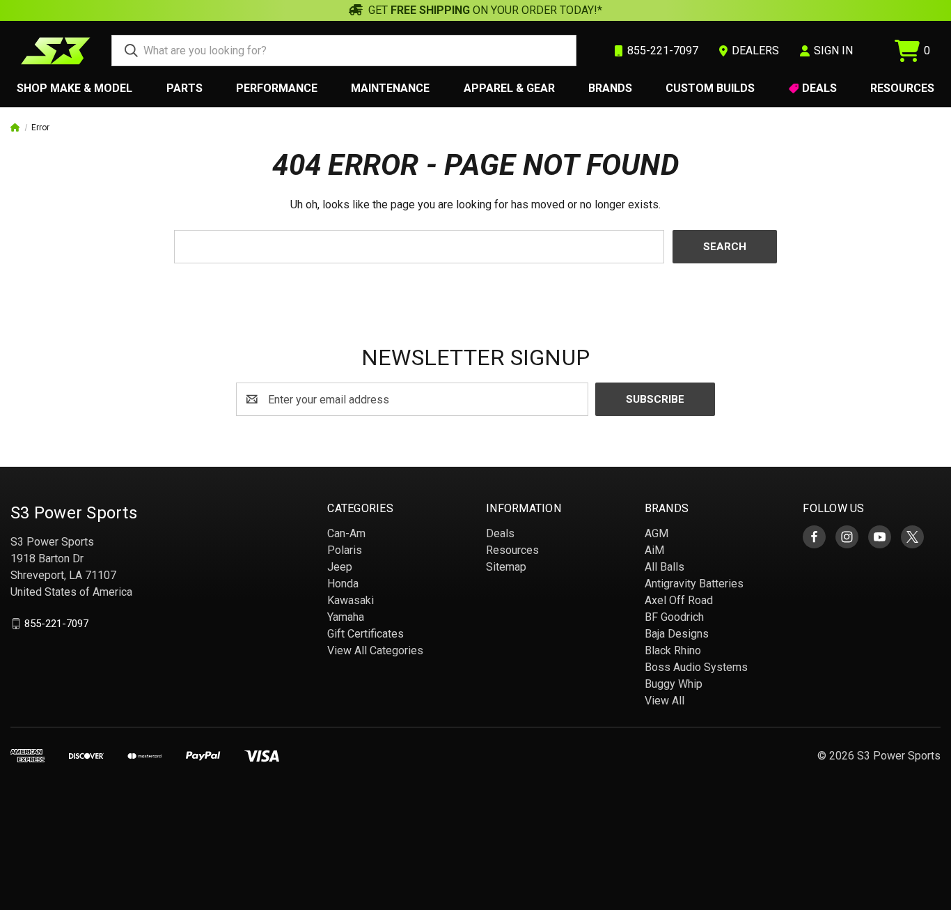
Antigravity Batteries (694, 583)
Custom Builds (710, 88)
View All (664, 700)
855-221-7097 (56, 623)
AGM (656, 533)
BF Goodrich (674, 617)
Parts (184, 88)
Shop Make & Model (74, 88)
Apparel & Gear (509, 88)
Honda (343, 583)
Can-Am (346, 533)
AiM (654, 550)
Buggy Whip (673, 684)
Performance (276, 88)
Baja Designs (677, 633)
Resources (902, 88)
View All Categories (375, 650)
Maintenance (390, 88)
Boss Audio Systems (696, 667)
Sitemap (506, 566)
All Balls (664, 566)
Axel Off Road (679, 600)
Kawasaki (350, 600)
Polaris (344, 550)
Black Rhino (673, 650)
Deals (819, 88)
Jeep (339, 566)
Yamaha (345, 617)
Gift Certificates (365, 633)
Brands (610, 88)
